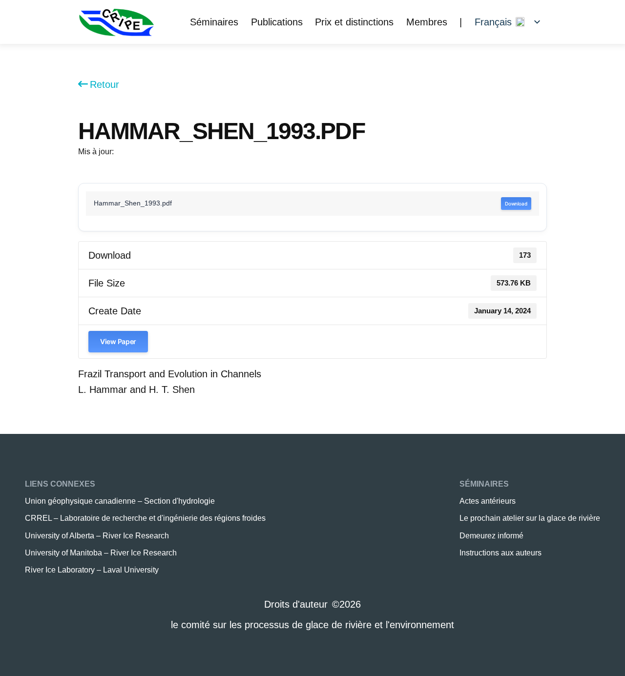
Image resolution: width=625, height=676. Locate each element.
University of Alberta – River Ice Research (97, 536)
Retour (104, 84)
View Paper (118, 341)
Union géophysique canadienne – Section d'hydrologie (120, 501)
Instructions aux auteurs (500, 553)
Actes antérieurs (487, 501)
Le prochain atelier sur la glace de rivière (529, 518)
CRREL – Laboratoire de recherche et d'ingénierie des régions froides (145, 518)
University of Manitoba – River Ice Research (101, 553)
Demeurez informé (491, 536)
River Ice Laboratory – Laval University (92, 570)
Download (516, 203)
